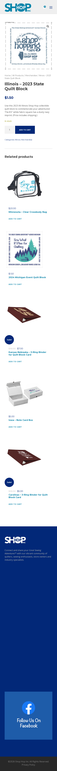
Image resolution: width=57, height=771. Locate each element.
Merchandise (31, 75)
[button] (47, 26)
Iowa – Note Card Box (21, 420)
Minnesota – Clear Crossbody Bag (28, 212)
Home (8, 75)
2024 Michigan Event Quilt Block (27, 277)
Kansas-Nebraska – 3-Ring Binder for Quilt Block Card (27, 353)
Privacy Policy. (28, 764)
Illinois (17, 140)
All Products (17, 75)
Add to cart (25, 130)
